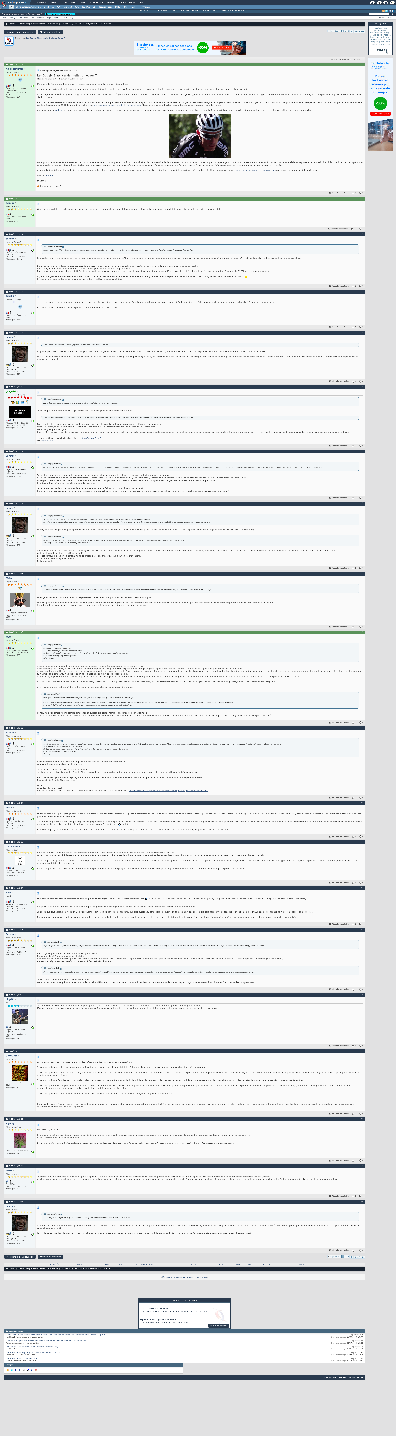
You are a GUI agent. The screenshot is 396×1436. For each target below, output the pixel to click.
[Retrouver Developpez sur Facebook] (390, 11)
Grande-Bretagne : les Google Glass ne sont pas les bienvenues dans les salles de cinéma (46, 1341)
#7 (362, 451)
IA (53, 7)
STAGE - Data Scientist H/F (154, 1309)
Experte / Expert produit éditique (158, 1320)
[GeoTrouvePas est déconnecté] (20, 861)
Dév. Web (86, 7)
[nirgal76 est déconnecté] (20, 1017)
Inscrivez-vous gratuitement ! (59, 14)
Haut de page (357, 1378)
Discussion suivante (197, 1277)
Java (77, 7)
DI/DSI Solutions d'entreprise (28, 7)
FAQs (106, 1264)
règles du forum (48, 441)
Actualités (66, 24)
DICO (230, 11)
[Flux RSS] (383, 11)
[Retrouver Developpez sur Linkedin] (393, 11)
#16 (362, 995)
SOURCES (205, 11)
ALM (59, 7)
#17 (362, 1051)
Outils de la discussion (339, 59)
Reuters (49, 175)
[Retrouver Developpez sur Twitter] (386, 11)
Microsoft (68, 7)
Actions (23, 18)
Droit (132, 2)
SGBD (117, 7)
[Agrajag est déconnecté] (20, 1141)
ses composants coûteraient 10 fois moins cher (117, 105)
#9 (362, 573)
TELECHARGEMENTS (145, 1264)
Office (126, 7)
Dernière (358, 31)
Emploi (110, 2)
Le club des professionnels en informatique (38, 24)
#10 (362, 632)
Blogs (74, 2)
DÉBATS (215, 11)
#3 (362, 234)
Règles (72, 18)
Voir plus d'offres (219, 1326)
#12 (362, 803)
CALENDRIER (268, 1264)
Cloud (46, 7)
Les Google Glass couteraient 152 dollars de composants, (32, 1347)
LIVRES (175, 11)
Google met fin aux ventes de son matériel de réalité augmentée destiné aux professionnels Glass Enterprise (55, 1335)
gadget (58, 110)
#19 (362, 1166)
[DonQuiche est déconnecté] (20, 1073)
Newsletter (96, 2)
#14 (362, 888)
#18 (362, 1119)
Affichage (357, 59)
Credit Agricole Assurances (162, 1312)
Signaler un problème (50, 32)
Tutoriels (54, 2)
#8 (362, 503)
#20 (362, 1201)
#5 (362, 332)
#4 (362, 291)
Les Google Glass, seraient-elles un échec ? (45, 38)
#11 (362, 728)
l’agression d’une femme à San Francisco (255, 170)
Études (122, 2)
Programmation (105, 7)
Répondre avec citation (340, 193)
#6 (362, 387)
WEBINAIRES (163, 11)
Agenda (57, 18)
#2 (362, 198)
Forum (12, 24)
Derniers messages (9, 18)
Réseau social (36, 18)
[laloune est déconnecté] (20, 354)
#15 (362, 929)
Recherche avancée (386, 18)
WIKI (223, 11)
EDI (94, 7)
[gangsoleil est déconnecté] (20, 412)
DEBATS (219, 1264)
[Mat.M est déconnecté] (20, 600)
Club (141, 2)
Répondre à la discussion (20, 32)
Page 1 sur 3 (335, 31)
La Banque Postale (156, 1322)
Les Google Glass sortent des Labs (21, 1358)
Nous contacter (330, 1378)
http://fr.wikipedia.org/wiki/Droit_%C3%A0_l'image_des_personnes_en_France (168, 790)
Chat (84, 2)
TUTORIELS (144, 11)
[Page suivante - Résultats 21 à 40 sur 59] (352, 31)
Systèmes (146, 7)
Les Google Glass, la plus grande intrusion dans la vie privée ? (34, 1352)
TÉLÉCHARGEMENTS (189, 11)
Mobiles (135, 7)
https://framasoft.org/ (91, 438)
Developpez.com (344, 1378)
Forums (41, 2)
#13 (362, 842)
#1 (362, 64)
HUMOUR (239, 11)
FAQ (65, 2)
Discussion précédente (173, 1277)
